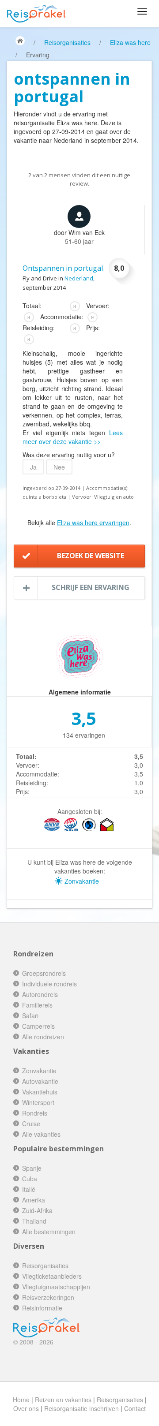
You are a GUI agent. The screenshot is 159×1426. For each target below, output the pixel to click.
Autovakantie (40, 1081)
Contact (135, 1408)
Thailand (34, 1221)
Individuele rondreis (49, 983)
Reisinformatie (42, 1307)
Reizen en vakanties (63, 1399)
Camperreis (38, 1026)
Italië (28, 1189)
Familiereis (37, 1004)
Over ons (26, 1408)
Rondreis (34, 1113)
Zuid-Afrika (37, 1210)
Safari (30, 1015)
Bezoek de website (90, 555)
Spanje (32, 1168)
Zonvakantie (81, 881)
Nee (59, 467)
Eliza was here (130, 42)
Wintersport (38, 1102)
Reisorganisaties (67, 42)
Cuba (29, 1178)
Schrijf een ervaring (90, 587)
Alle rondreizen (43, 1036)
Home (21, 1399)
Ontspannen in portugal (63, 268)
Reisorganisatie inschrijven (81, 1408)
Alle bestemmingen (49, 1231)
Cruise (31, 1123)
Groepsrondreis (44, 973)
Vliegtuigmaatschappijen (56, 1286)
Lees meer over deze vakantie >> (73, 437)
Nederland (78, 278)
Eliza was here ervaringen (93, 522)
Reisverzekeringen (48, 1297)
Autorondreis (40, 994)
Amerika (33, 1199)
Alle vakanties (41, 1134)
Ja (33, 467)
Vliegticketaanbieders (52, 1276)
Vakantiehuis (39, 1091)
